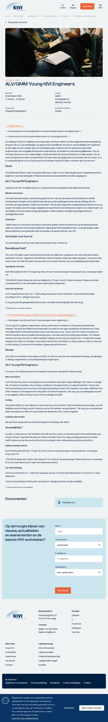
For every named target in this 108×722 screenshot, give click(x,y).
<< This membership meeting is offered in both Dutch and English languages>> (40, 315)
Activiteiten (10, 652)
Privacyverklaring (39, 682)
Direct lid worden (46, 648)
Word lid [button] (87, 6)
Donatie (42, 664)
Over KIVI (9, 648)
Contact (9, 664)
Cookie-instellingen (71, 682)
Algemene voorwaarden (16, 682)
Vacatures (10, 660)
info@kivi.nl (50, 632)
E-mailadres (60, 553)
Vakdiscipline (61, 567)
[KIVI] (17, 6)
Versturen (63, 590)
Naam (58, 526)
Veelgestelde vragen (48, 660)
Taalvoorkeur (61, 540)
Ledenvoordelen (45, 652)
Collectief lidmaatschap (49, 656)
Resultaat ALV (69, 502)
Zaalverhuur (10, 656)
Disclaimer (55, 682)
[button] (62, 6)
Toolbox (87, 682)
